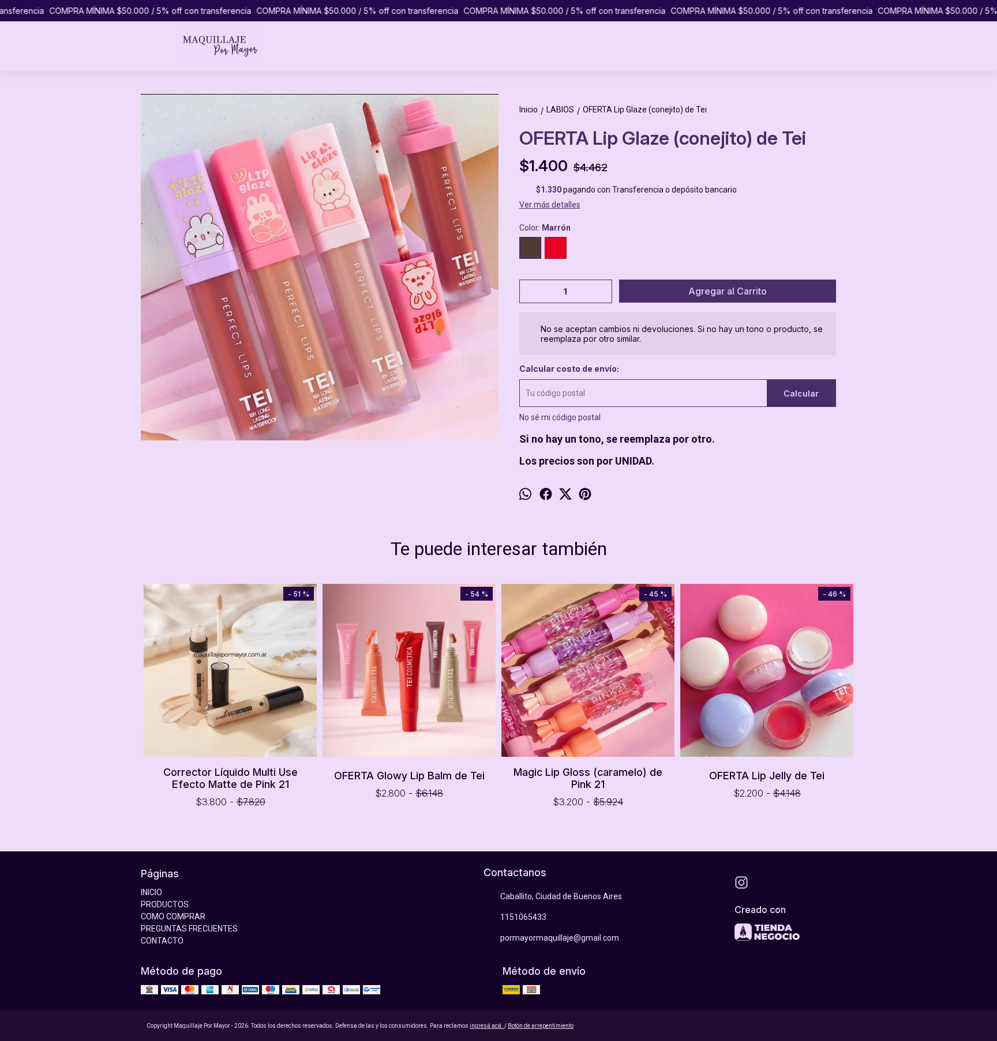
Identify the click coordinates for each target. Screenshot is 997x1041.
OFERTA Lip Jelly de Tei (766, 776)
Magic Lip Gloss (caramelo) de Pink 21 (588, 778)
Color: (545, 227)
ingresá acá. (487, 1026)
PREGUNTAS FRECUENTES (189, 928)
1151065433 (523, 917)
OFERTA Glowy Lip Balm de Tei (409, 776)
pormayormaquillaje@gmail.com (559, 937)
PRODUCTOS (165, 904)
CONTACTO (162, 940)
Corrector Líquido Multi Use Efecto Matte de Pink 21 (230, 778)
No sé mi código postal (560, 417)
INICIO (151, 892)
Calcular (801, 393)
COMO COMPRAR (173, 916)
